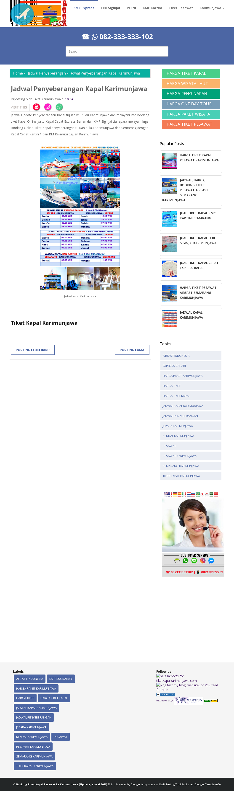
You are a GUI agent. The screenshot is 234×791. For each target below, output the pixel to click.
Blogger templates (142, 784)
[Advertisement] (197, 617)
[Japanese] (202, 494)
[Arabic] (211, 494)
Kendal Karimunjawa (178, 436)
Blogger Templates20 (208, 784)
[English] (166, 494)
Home (18, 73)
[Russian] (193, 494)
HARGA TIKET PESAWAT (190, 124)
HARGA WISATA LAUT (187, 83)
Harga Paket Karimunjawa (182, 376)
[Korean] (207, 494)
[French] (170, 494)
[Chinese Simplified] (216, 494)
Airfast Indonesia (176, 356)
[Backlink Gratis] (211, 700)
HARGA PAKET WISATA (188, 114)
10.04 (69, 99)
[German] (175, 494)
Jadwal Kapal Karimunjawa (183, 406)
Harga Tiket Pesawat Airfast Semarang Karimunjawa (198, 292)
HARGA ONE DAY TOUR (189, 103)
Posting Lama (132, 350)
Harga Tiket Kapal (176, 396)
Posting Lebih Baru (33, 350)
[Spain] (179, 494)
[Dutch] (189, 494)
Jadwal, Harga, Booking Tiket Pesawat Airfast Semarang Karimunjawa (185, 190)
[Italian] (184, 494)
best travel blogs (164, 700)
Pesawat (169, 446)
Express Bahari (174, 366)
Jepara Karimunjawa (178, 426)
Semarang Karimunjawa (181, 466)
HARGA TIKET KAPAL (186, 73)
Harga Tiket (172, 386)
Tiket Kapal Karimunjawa (181, 476)
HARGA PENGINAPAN (187, 93)
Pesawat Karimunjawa (180, 456)
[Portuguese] (198, 494)
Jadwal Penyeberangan (47, 73)
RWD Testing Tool (170, 784)
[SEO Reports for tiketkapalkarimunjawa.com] (188, 678)
